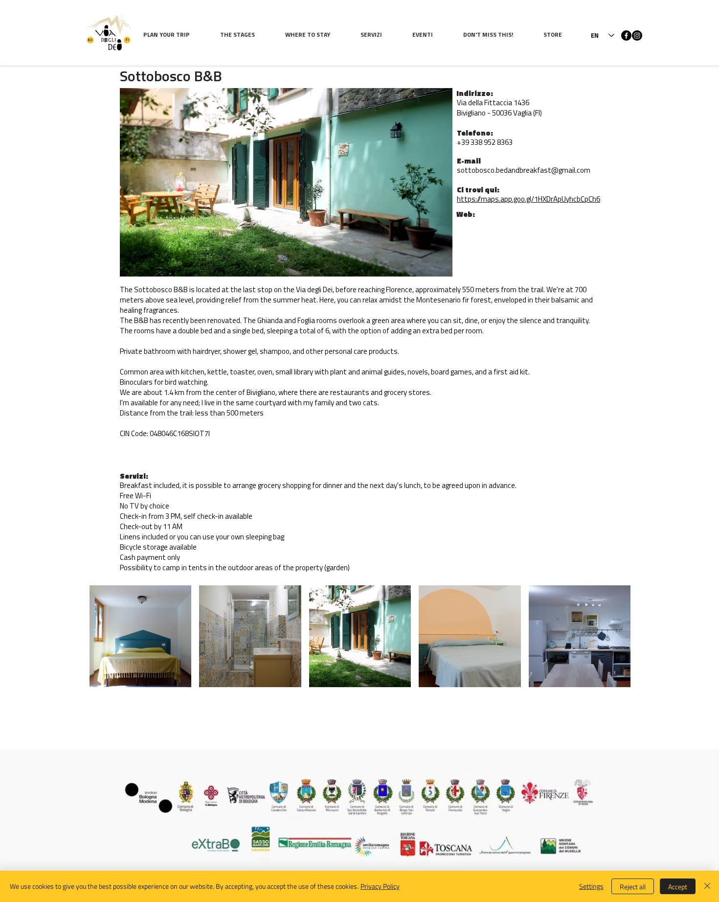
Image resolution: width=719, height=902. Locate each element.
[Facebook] (626, 35)
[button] (245, 35)
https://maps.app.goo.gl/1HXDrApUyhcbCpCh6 (528, 200)
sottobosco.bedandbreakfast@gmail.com (523, 171)
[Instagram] (637, 35)
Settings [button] (591, 886)
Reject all (633, 886)
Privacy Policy (380, 886)
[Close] (707, 886)
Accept (677, 886)
